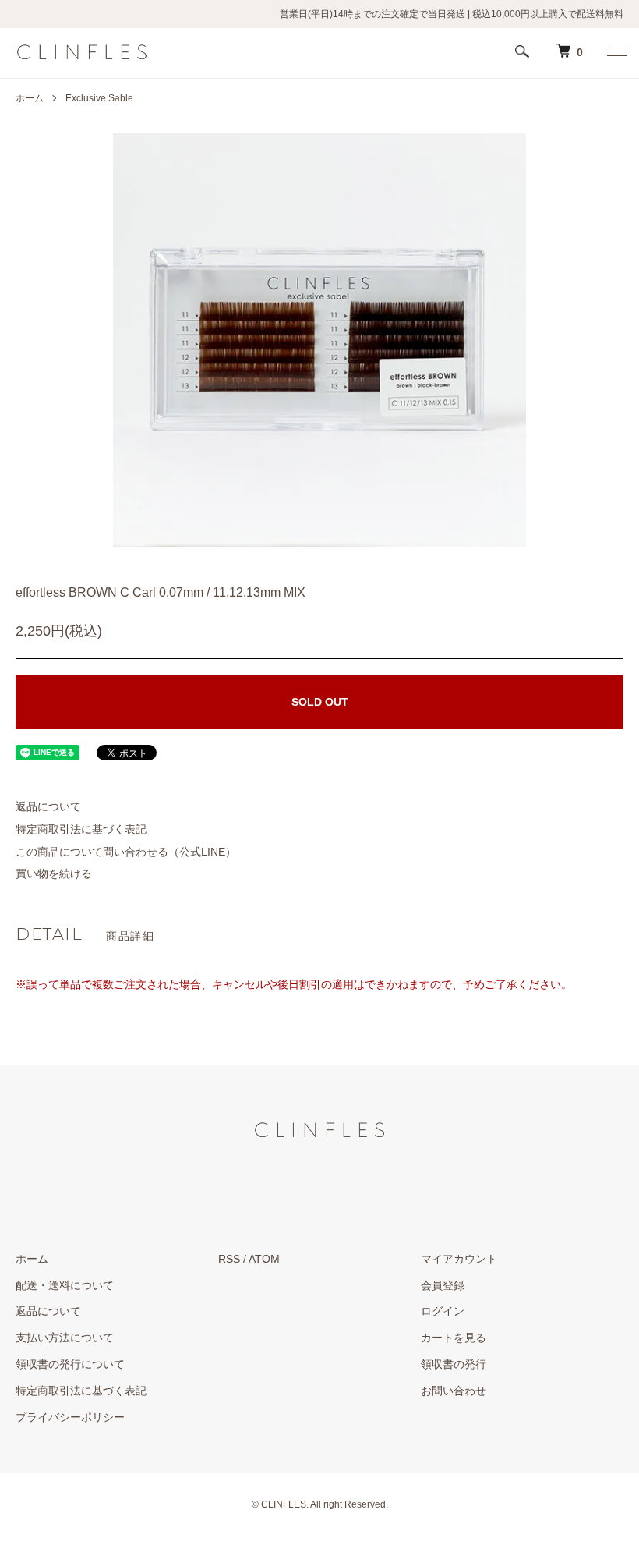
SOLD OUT (319, 702)
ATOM (264, 1259)
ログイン (442, 1311)
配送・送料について (65, 1285)
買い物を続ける (54, 873)
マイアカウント (459, 1259)
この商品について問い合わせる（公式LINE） (126, 851)
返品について (48, 806)
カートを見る (453, 1337)
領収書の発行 (453, 1364)
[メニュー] (615, 51)
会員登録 (442, 1285)
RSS (229, 1259)
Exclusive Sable (99, 98)
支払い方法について (65, 1337)
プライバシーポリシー (70, 1417)
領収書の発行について (70, 1364)
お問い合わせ (453, 1390)
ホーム (30, 98)
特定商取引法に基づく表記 (81, 829)
